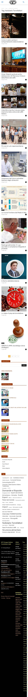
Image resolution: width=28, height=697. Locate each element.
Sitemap (8, 598)
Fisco (3, 502)
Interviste (5, 516)
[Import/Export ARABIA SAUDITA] (14, 439)
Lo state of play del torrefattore (12, 313)
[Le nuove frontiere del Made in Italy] (14, 198)
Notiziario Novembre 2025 (18, 633)
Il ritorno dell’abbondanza (10, 281)
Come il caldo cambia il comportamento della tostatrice (12, 41)
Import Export (5, 464)
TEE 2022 (18, 532)
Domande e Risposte (7, 459)
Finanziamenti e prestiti (20, 500)
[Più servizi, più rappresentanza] (14, 131)
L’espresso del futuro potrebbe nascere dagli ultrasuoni (12, 179)
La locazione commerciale (8, 397)
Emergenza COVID (6, 492)
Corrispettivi (4, 488)
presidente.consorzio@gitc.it (8, 577)
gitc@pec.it (4, 583)
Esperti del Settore (17, 493)
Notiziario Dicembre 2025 (18, 628)
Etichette (14, 495)
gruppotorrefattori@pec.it (7, 587)
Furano (7, 502)
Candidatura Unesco (18, 477)
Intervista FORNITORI (7, 511)
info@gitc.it (4, 562)
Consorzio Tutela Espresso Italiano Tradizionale (11, 485)
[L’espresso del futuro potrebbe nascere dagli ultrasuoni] (14, 164)
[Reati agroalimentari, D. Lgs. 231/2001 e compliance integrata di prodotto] (14, 230)
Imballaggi (19, 504)
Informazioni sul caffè (17, 507)
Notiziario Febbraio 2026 (18, 619)
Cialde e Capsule (5, 480)
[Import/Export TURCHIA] (14, 448)
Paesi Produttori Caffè (9, 527)
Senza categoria (6, 468)
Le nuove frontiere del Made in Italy (13, 212)
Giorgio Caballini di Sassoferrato (9, 504)
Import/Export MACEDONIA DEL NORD (11, 424)
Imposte (10, 507)
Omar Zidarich (5, 525)
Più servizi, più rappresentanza (12, 146)
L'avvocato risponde (15, 516)
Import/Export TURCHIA (7, 443)
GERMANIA (11, 502)
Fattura (10, 497)
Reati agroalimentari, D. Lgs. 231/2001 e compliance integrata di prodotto (13, 246)
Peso (18, 527)
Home (2, 8)
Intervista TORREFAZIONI (11, 514)
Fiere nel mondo (8, 500)
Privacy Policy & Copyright (8, 596)
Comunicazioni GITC (8, 482)
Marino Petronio (5, 518)
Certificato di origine (7, 388)
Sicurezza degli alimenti (8, 532)
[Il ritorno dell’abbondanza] (14, 266)
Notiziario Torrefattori (12, 523)
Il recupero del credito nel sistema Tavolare (13, 407)
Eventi (3, 461)
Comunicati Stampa (15, 480)
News (3, 37)
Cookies (3, 598)
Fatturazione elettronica (17, 497)
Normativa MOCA (5, 520)
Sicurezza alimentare (11, 530)
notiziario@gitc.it (5, 568)
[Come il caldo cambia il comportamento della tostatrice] (14, 25)
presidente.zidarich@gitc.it (7, 574)
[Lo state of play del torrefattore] (14, 298)
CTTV (9, 488)
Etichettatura (6, 495)
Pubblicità (22, 527)
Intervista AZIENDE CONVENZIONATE (10, 509)
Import (5, 507)
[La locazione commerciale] (14, 402)
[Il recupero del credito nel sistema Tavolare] (14, 412)
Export (5, 497)
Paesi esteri (11, 525)
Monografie (14, 518)
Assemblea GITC (5, 477)
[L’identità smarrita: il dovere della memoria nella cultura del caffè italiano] (14, 95)
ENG (2, 592)
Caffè (11, 477)
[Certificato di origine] (14, 393)
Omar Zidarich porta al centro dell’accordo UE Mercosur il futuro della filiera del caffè (13, 76)
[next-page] (18, 356)
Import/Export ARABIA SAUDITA (9, 433)
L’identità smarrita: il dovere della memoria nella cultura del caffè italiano (12, 112)
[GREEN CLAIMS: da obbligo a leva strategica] (14, 331)
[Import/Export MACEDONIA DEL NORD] (14, 429)
